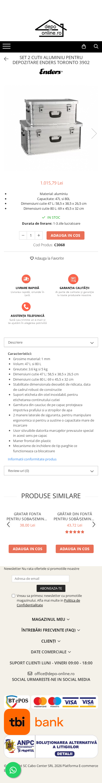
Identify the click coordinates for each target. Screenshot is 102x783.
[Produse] (7, 48)
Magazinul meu (49, 619)
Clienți (49, 641)
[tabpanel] (51, 128)
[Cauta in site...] (96, 46)
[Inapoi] (4, 58)
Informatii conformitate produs (32, 459)
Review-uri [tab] (18, 470)
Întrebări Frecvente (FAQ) (49, 630)
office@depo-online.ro (54, 673)
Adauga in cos (65, 235)
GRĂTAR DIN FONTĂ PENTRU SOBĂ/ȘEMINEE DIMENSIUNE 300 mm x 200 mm (74, 516)
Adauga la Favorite (49, 258)
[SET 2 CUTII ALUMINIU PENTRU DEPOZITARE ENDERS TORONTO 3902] (51, 128)
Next (94, 133)
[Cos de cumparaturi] (83, 46)
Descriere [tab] (15, 342)
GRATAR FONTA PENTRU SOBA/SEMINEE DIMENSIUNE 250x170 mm (27, 516)
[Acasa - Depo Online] (51, 28)
